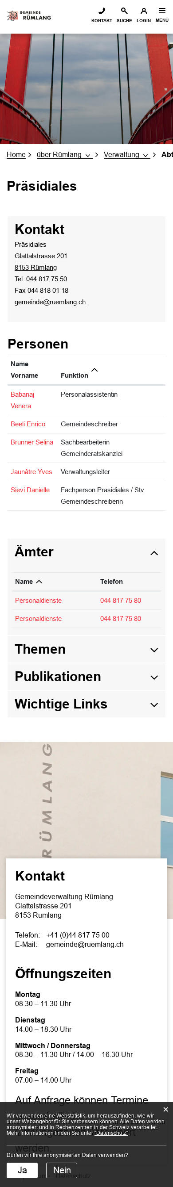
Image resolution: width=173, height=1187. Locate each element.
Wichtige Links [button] (61, 704)
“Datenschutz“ (111, 1133)
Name (24, 581)
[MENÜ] (162, 11)
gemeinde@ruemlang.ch (50, 302)
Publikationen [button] (58, 676)
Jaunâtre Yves (31, 471)
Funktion (74, 375)
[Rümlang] (29, 14)
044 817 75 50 (46, 279)
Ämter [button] (34, 551)
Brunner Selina (32, 442)
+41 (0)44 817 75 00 (78, 935)
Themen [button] (40, 649)
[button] (65, 155)
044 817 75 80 (120, 600)
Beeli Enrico (28, 424)
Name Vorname (24, 369)
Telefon (111, 581)
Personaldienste (38, 600)
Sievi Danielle (30, 490)
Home (16, 154)
